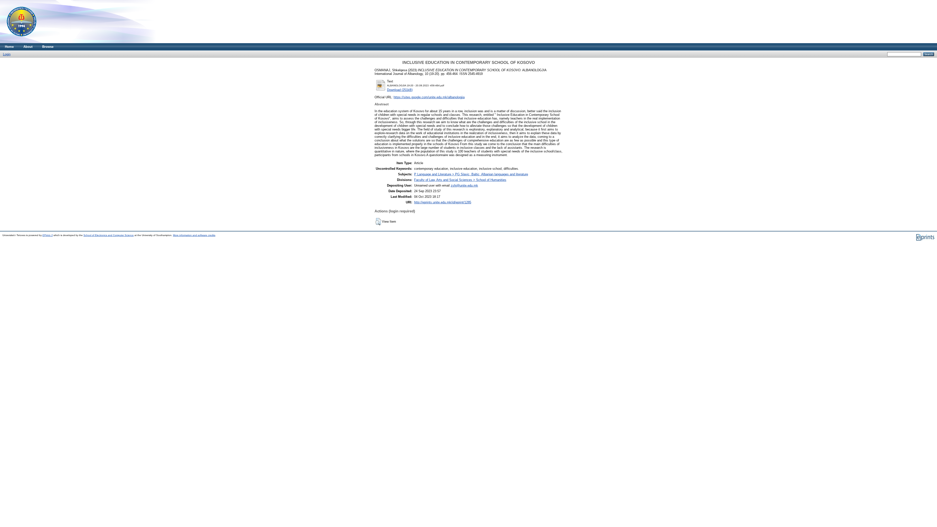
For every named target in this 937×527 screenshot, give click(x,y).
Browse (47, 47)
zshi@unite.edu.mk (464, 185)
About (27, 47)
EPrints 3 (47, 235)
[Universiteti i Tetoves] (21, 42)
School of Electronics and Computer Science (108, 235)
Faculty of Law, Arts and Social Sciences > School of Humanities (460, 180)
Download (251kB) (400, 90)
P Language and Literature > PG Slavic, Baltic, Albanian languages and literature (471, 174)
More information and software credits (194, 235)
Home (9, 47)
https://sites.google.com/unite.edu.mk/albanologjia (429, 97)
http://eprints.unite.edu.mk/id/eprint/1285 (442, 202)
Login (6, 54)
